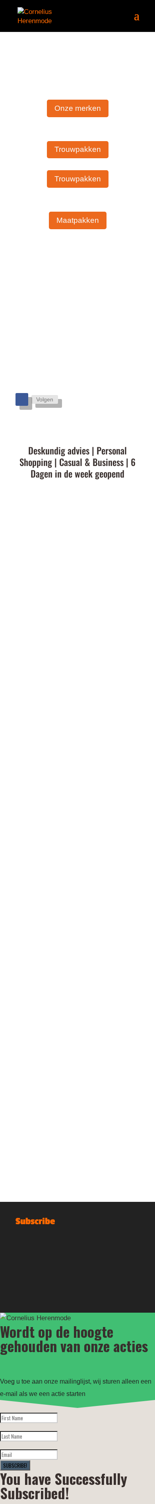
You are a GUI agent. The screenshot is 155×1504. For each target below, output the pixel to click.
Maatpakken (77, 220)
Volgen (44, 399)
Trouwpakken (77, 149)
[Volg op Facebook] (21, 399)
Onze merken (77, 108)
